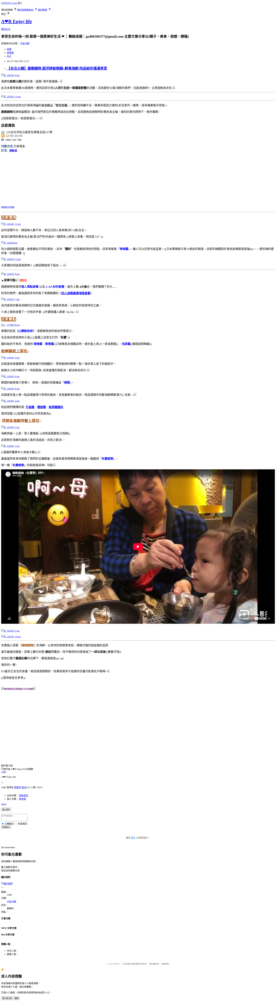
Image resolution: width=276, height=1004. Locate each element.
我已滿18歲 (7, 998)
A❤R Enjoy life (16, 21)
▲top (3, 804)
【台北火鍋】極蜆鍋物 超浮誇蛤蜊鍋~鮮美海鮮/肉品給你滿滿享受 (57, 68)
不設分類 (24, 43)
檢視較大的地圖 (7, 207)
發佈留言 (6, 827)
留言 (24, 787)
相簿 (9, 49)
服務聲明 (165, 964)
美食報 (22, 799)
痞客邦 (17, 787)
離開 (16, 998)
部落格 (10, 52)
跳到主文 (5, 29)
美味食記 (23, 795)
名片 (9, 56)
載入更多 (6, 810)
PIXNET (116, 964)
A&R (3, 772)
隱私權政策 (154, 964)
